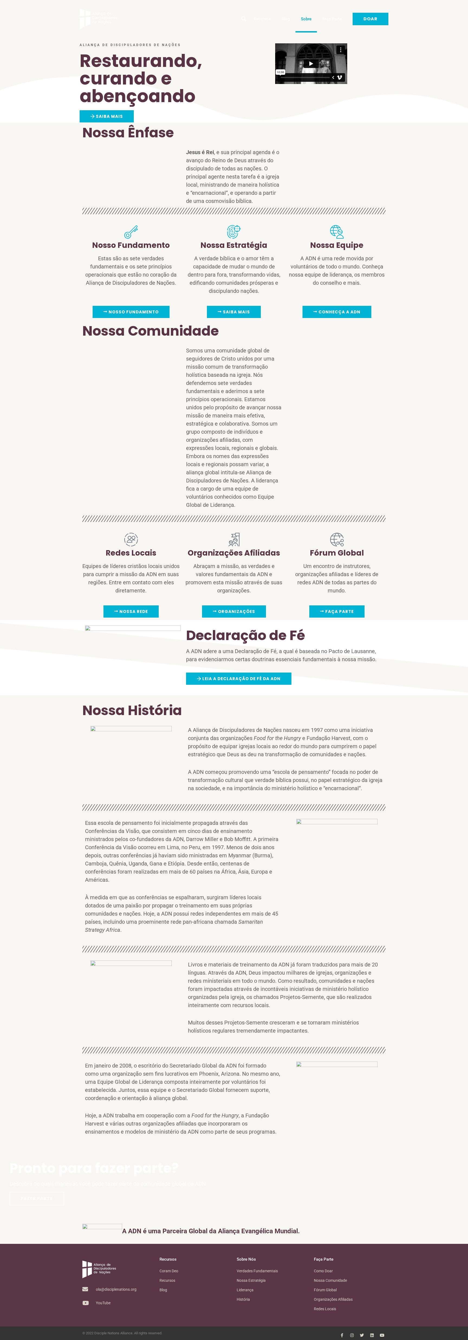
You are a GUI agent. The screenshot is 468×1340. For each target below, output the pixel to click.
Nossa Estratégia (233, 245)
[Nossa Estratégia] (234, 232)
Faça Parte (332, 19)
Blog (286, 19)
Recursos (262, 19)
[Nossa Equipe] (337, 232)
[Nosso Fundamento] (131, 232)
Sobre (306, 19)
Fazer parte (37, 1198)
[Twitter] (362, 1335)
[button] (243, 19)
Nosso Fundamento (131, 245)
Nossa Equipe (336, 245)
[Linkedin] (372, 1335)
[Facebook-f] (342, 1335)
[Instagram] (352, 1335)
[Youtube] (382, 1335)
